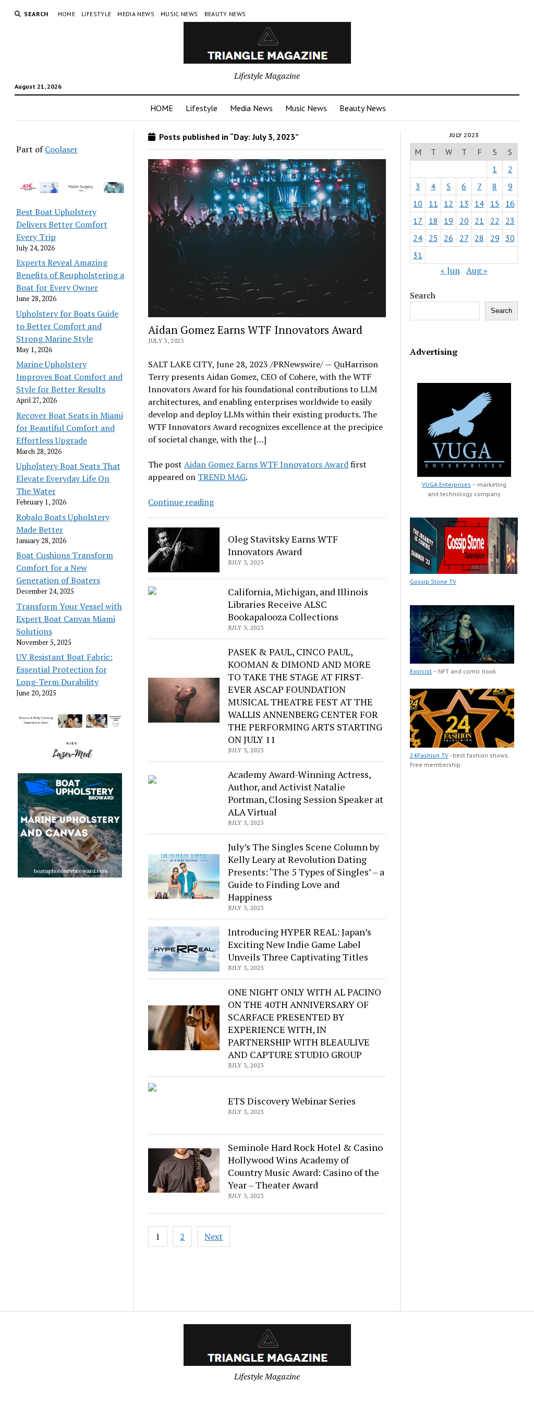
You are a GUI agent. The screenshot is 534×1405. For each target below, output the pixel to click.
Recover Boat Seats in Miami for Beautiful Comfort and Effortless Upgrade (69, 428)
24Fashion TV (429, 755)
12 (448, 203)
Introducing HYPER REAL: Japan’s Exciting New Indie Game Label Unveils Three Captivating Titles (299, 944)
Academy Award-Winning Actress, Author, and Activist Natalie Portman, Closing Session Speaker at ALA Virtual (305, 793)
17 (417, 220)
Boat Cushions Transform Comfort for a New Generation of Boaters (64, 567)
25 (433, 238)
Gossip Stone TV (433, 581)
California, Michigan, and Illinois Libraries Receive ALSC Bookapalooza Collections (298, 604)
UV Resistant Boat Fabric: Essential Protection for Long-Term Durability (64, 669)
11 (433, 203)
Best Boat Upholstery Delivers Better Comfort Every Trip (61, 224)
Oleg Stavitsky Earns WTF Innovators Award (283, 545)
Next (213, 1236)
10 (417, 203)
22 (495, 220)
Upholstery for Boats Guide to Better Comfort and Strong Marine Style (67, 326)
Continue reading (181, 502)
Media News (135, 14)
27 (464, 238)
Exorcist (421, 671)
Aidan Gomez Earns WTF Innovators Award (255, 329)
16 (510, 203)
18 (433, 220)
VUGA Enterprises (446, 484)
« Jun (450, 270)
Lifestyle (96, 14)
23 (510, 220)
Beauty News (225, 14)
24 (417, 238)
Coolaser (61, 149)
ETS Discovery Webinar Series (292, 1101)
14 (479, 203)
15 (495, 203)
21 (479, 220)
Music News (179, 14)
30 (510, 238)
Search (422, 295)
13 (464, 203)
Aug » (477, 270)
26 (448, 238)
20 (464, 220)
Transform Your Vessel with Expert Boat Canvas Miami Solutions (69, 619)
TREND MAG (222, 477)
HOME (66, 14)
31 (417, 255)
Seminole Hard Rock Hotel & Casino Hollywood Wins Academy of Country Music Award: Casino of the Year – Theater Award (305, 1166)
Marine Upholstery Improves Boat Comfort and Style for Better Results (69, 376)
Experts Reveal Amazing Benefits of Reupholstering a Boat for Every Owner (70, 275)
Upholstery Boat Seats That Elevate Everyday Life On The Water (68, 478)
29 (495, 238)
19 (448, 220)
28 (479, 238)
